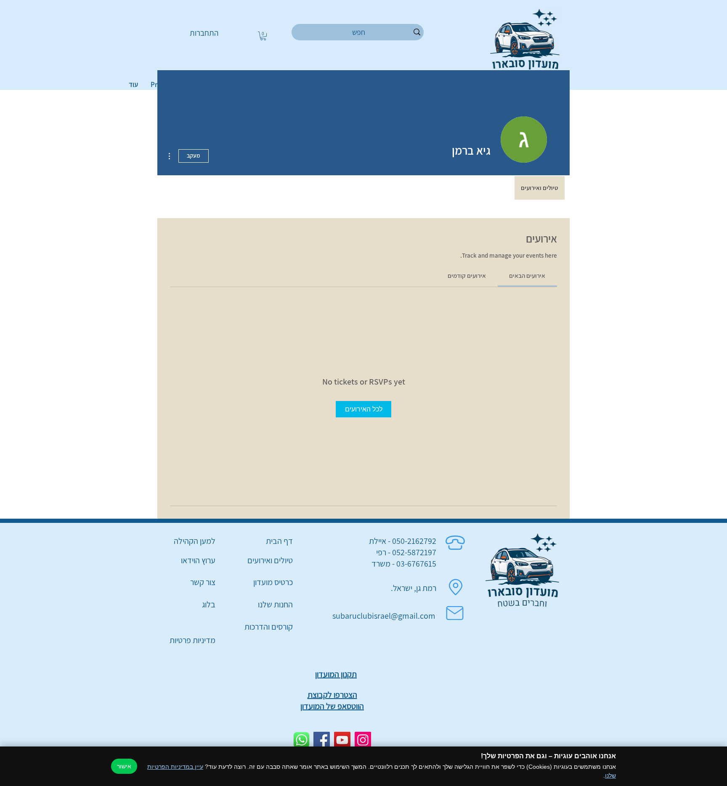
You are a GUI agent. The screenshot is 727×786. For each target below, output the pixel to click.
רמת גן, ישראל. (413, 588)
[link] (527, 276)
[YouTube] (342, 740)
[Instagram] (363, 740)
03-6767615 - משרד (403, 563)
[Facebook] (321, 740)
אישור (124, 766)
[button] (263, 36)
